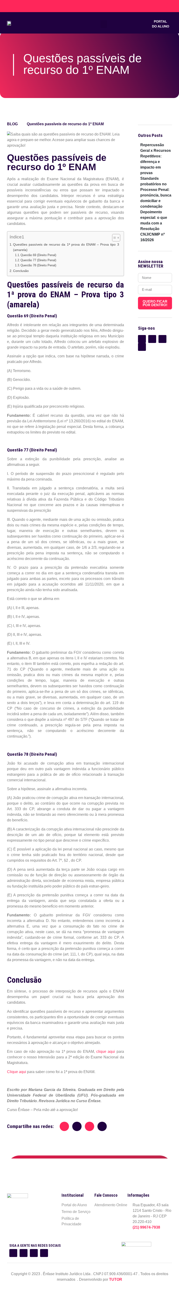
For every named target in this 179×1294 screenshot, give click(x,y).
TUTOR (115, 1279)
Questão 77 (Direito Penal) (38, 260)
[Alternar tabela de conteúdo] (114, 238)
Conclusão (21, 271)
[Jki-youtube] (44, 1253)
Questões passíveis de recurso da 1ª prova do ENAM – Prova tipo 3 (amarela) (66, 247)
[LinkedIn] (17, 6)
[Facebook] (21, 6)
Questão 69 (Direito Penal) (38, 255)
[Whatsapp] (34, 1253)
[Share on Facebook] (64, 1126)
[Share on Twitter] (77, 1126)
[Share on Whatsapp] (102, 1126)
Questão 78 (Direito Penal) (38, 265)
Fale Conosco (164, 6)
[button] (103, 24)
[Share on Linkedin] (89, 1126)
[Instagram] (24, 1253)
